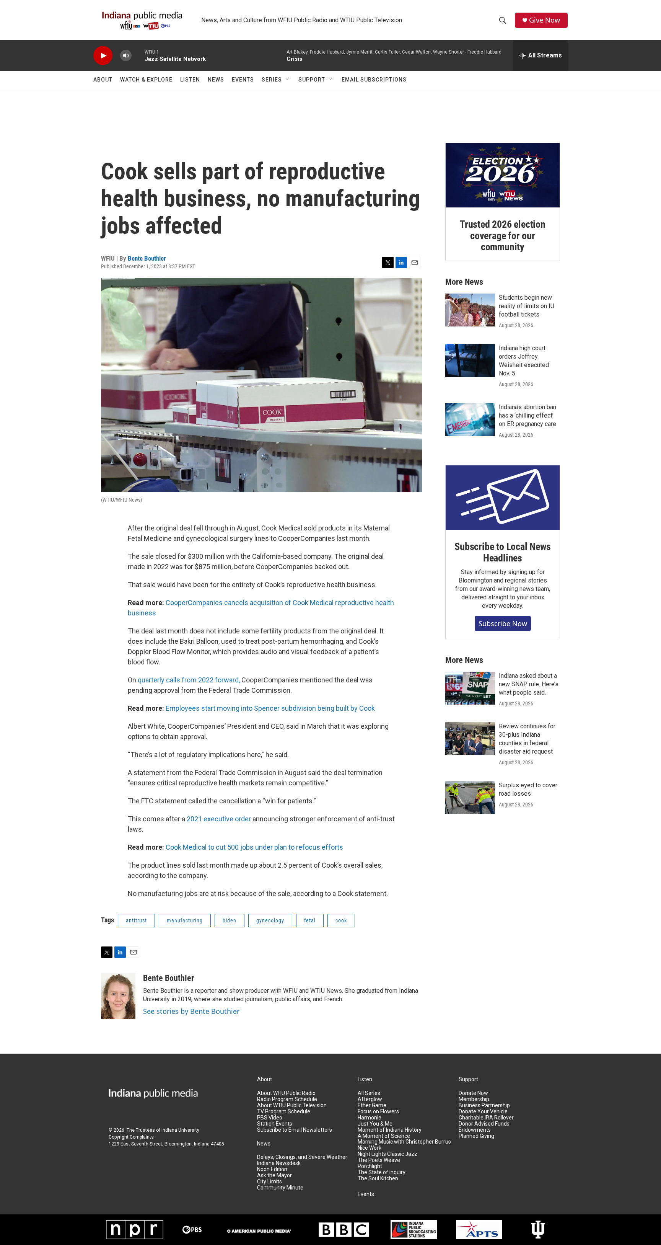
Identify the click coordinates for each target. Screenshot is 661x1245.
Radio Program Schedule (287, 1099)
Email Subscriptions (374, 80)
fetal (310, 920)
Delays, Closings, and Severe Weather (302, 1157)
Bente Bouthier (147, 258)
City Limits (269, 1182)
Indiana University (180, 1130)
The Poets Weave (379, 1160)
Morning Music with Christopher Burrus (404, 1142)
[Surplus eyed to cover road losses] (470, 797)
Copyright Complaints (131, 1137)
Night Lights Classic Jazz (387, 1154)
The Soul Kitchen (378, 1178)
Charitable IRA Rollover (486, 1118)
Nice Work (369, 1148)
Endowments (475, 1130)
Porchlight (370, 1166)
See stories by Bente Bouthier (191, 1011)
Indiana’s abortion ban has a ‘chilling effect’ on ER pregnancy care (527, 415)
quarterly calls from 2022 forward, (189, 680)
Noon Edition (272, 1169)
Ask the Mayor (274, 1175)
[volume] (125, 55)
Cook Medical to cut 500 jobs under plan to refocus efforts (254, 847)
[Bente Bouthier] (118, 996)
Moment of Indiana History (390, 1130)
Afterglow (370, 1099)
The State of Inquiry (381, 1172)
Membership (474, 1099)
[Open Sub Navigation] (288, 80)
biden (229, 920)
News (216, 80)
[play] (103, 55)
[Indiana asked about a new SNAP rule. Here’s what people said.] (470, 688)
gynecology (270, 920)
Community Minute (280, 1188)
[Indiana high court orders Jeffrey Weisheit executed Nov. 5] (470, 360)
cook (341, 920)
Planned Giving (476, 1136)
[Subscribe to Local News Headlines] (503, 497)
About (102, 80)
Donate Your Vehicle (483, 1111)
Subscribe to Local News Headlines (502, 552)
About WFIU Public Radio (286, 1093)
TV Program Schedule (283, 1111)
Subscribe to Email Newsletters (294, 1130)
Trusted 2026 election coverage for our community (502, 236)
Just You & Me (375, 1124)
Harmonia (369, 1118)
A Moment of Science (384, 1136)
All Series (369, 1093)
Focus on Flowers (378, 1111)
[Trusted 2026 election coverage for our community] (503, 175)
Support (311, 80)
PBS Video (269, 1118)
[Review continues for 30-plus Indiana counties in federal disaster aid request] (470, 738)
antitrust (136, 920)
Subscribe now (503, 623)
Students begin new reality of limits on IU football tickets (526, 306)
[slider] (138, 55)
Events (243, 80)
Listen (190, 80)
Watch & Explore (146, 80)
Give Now (544, 20)
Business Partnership (484, 1105)
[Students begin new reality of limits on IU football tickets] (470, 310)
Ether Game (372, 1105)
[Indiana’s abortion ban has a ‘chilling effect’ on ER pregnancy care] (470, 419)
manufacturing (185, 920)
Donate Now (473, 1093)
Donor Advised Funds (484, 1124)
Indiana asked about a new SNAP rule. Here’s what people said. (528, 684)
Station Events (274, 1124)
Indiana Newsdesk (279, 1163)
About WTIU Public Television (292, 1105)
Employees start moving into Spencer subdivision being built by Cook (270, 708)
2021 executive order (219, 819)
